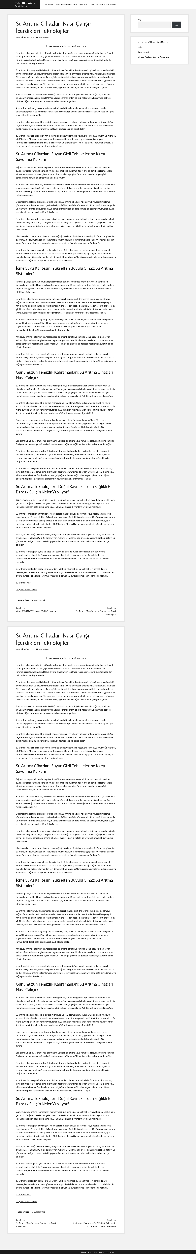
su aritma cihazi (23, 582)
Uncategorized (38, 599)
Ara (139, 20)
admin (18, 37)
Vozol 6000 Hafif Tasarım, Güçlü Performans (36, 611)
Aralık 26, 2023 (29, 37)
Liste (75, 4)
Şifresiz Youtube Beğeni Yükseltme (102, 4)
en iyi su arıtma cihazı (26, 589)
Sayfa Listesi (83, 4)
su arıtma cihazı (23, 1194)
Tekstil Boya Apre (25, 3)
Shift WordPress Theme (89, 1252)
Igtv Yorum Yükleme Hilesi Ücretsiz (58, 4)
